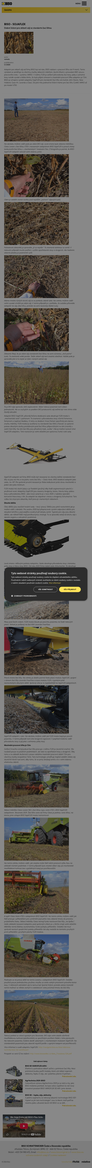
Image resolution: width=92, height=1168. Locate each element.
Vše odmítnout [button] (45, 589)
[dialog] (46, 584)
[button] (24, 596)
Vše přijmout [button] (70, 589)
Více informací (55, 583)
